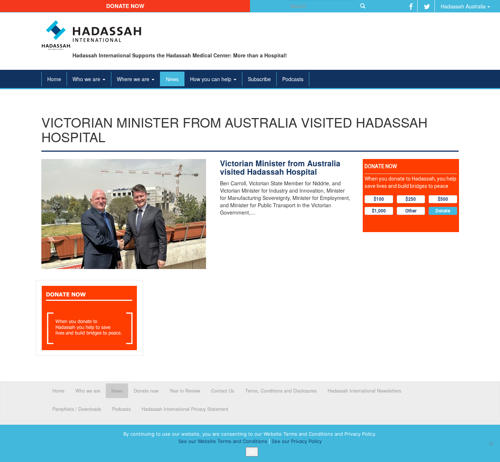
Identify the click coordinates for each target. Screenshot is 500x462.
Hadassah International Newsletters (364, 390)
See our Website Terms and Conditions (222, 441)
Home (54, 79)
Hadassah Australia (464, 6)
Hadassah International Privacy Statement (185, 409)
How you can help (211, 79)
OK (252, 452)
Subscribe (259, 79)
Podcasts (292, 79)
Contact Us (222, 390)
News (172, 79)
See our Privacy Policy (297, 441)
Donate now (125, 6)
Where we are (134, 79)
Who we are (87, 79)
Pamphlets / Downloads (76, 409)
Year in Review (184, 390)
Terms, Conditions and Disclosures (281, 390)
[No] (491, 443)
